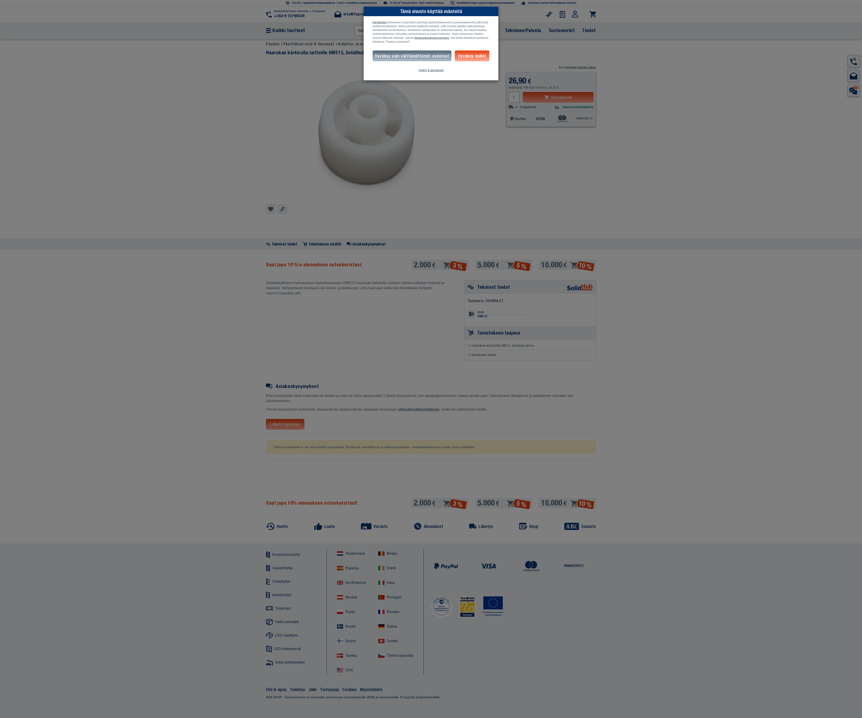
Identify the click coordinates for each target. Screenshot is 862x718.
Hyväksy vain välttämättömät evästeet (412, 55)
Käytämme (380, 22)
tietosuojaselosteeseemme (431, 37)
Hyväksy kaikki (472, 55)
